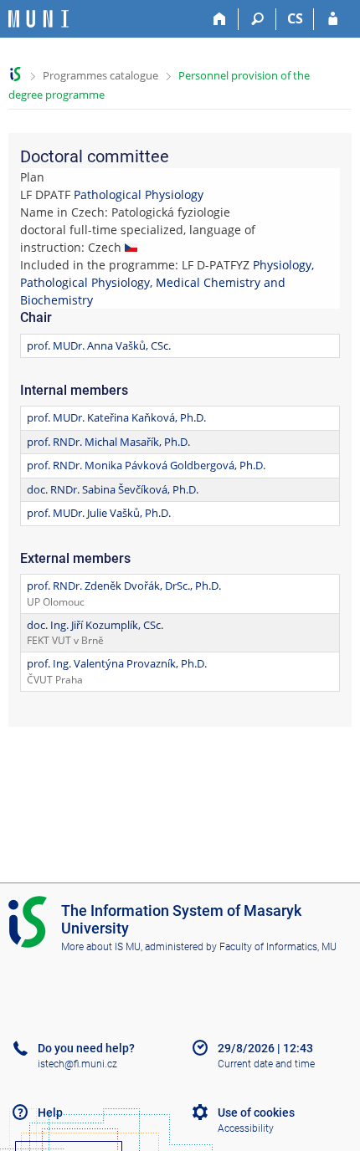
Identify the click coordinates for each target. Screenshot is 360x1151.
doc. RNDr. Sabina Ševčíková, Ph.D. (112, 489)
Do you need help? (86, 1048)
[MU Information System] (15, 74)
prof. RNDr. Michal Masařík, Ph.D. (108, 441)
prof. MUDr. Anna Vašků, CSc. (99, 345)
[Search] (257, 19)
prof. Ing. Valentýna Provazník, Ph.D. (117, 663)
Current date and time (266, 1064)
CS (295, 18)
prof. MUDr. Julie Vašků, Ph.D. (99, 512)
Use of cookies (256, 1112)
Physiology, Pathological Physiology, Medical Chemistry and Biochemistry (167, 282)
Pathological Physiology (138, 194)
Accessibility (246, 1128)
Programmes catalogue (100, 75)
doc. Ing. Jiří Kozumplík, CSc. (95, 624)
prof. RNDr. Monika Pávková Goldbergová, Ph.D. (146, 465)
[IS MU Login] (333, 19)
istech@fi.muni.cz (77, 1064)
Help (50, 1112)
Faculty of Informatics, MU (278, 947)
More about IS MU (101, 947)
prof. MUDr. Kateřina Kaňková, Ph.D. (116, 417)
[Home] (220, 19)
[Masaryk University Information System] (38, 19)
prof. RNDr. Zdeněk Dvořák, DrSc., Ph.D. (124, 585)
